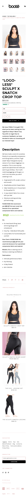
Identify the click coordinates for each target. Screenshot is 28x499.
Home (4, 16)
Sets (18, 442)
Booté (8, 480)
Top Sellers (11, 16)
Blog (14, 444)
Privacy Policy (5, 448)
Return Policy (5, 446)
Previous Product (8, 287)
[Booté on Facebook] (3, 472)
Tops (14, 442)
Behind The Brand (6, 444)
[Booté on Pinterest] (8, 472)
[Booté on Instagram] (5, 472)
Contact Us (19, 444)
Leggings (4, 442)
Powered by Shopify (6, 482)
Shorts (10, 442)
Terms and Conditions (16, 446)
